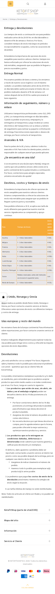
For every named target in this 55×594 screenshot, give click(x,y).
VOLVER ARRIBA (27, 587)
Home (5, 19)
